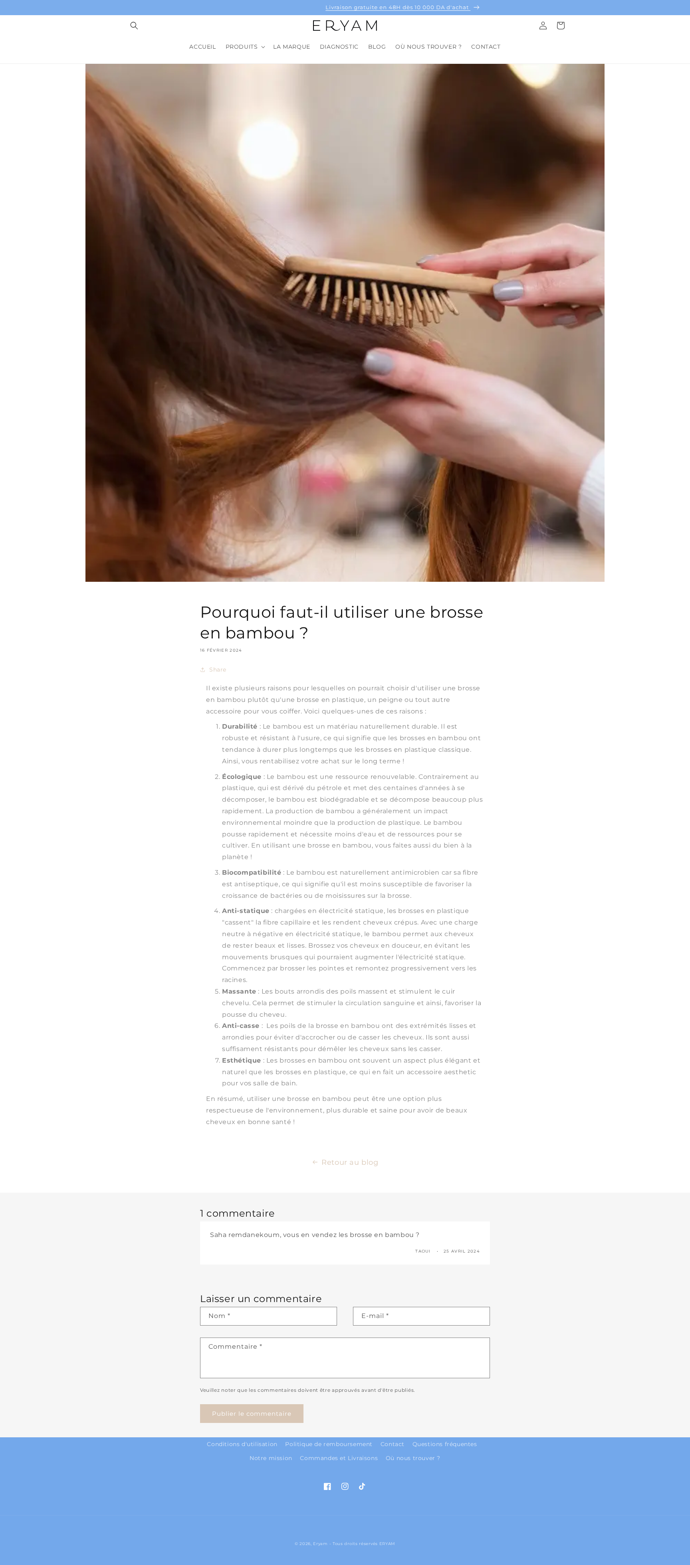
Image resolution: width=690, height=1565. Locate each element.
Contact (392, 1444)
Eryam (320, 1543)
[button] (134, 25)
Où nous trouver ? (413, 1458)
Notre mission (271, 1458)
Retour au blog (349, 1162)
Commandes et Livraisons (339, 1458)
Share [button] (217, 669)
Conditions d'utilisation (242, 1444)
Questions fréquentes (444, 1444)
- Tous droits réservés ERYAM (362, 1543)
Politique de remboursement (329, 1444)
